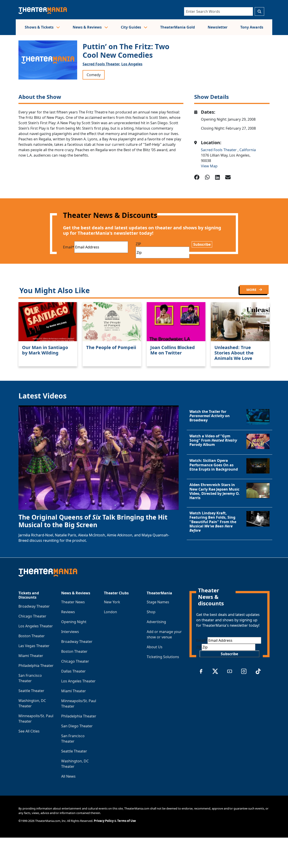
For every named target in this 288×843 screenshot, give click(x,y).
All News (68, 776)
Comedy (94, 74)
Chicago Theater (32, 616)
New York (112, 602)
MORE (251, 289)
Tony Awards (251, 27)
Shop (151, 611)
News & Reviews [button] (88, 27)
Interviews (70, 631)
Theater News (73, 602)
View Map (209, 166)
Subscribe (202, 244)
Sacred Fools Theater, (101, 64)
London (110, 611)
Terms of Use (126, 821)
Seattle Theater (31, 690)
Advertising (156, 621)
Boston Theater (31, 635)
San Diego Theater (77, 726)
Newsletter (217, 27)
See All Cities (29, 731)
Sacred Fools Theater (219, 149)
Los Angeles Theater (35, 626)
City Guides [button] (131, 27)
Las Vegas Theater (34, 645)
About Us (154, 646)
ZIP (138, 243)
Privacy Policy (104, 821)
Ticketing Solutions (163, 656)
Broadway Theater (34, 606)
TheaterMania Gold (177, 27)
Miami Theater (30, 655)
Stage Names (158, 602)
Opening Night (73, 621)
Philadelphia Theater (36, 665)
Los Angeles (131, 64)
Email (68, 247)
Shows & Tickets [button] (39, 27)
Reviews (68, 611)
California (247, 149)
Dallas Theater (73, 671)
